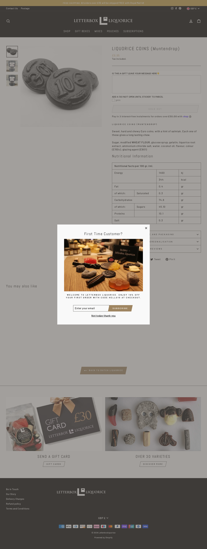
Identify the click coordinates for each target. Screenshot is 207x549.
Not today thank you (103, 315)
